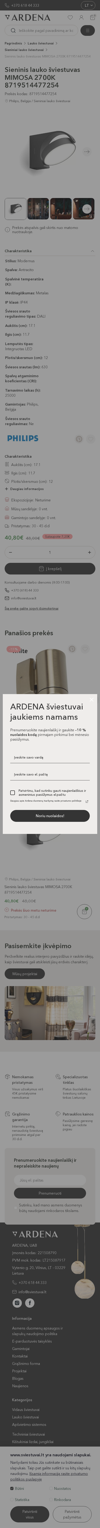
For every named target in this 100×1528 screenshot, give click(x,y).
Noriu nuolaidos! (50, 815)
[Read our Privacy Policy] (87, 801)
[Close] (91, 699)
